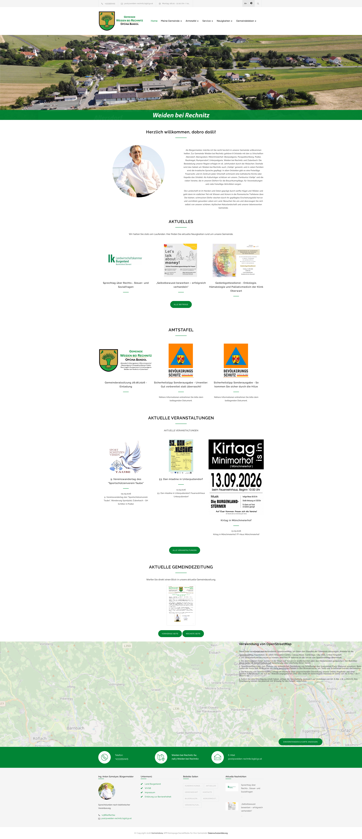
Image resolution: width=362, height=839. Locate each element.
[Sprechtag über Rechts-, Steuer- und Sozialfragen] (125, 260)
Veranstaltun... (192, 805)
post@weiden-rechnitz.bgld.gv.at (138, 3)
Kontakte (207, 792)
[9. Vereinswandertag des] (125, 456)
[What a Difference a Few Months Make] (232, 787)
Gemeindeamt (191, 792)
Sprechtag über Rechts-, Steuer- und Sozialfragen (250, 788)
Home (154, 20)
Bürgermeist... (210, 798)
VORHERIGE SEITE (170, 634)
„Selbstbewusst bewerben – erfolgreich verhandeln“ (252, 807)
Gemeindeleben (245, 20)
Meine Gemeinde (170, 20)
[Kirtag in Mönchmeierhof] (236, 477)
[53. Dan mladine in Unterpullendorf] (181, 456)
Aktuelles (211, 786)
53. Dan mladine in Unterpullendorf (181, 479)
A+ (245, 3)
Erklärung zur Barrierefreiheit (158, 797)
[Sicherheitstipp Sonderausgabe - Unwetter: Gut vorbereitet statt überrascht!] (181, 360)
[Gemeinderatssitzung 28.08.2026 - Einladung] (125, 360)
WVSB (148, 788)
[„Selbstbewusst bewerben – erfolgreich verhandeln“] (181, 260)
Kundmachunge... (193, 786)
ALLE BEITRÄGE (181, 305)
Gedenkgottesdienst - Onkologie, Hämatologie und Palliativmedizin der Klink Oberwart (236, 286)
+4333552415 (110, 3)
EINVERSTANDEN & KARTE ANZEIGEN (300, 742)
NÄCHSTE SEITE (193, 634)
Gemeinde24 (157, 833)
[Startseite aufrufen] (121, 21)
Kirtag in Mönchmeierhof (236, 520)
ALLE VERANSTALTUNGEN (185, 550)
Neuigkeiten (223, 20)
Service (206, 20)
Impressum (150, 792)
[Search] (258, 3)
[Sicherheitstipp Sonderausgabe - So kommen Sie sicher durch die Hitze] (236, 360)
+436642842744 (108, 815)
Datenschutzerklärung (218, 833)
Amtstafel (191, 20)
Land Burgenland (153, 784)
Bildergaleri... (192, 798)
